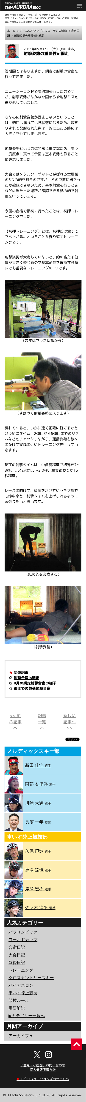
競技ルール (18, 1000)
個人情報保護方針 (42, 1069)
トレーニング (20, 970)
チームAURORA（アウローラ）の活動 (43, 31)
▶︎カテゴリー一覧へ (26, 1015)
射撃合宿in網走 (26, 677)
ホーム (11, 31)
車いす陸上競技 (22, 993)
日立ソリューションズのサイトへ (43, 1079)
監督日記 (16, 962)
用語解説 (16, 1008)
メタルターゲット (34, 174)
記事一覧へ (42, 722)
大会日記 (16, 955)
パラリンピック (22, 932)
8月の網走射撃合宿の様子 (35, 683)
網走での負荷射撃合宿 (32, 688)
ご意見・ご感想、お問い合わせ (42, 1065)
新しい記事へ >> (69, 722)
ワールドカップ (22, 940)
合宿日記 (16, 947)
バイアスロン (20, 985)
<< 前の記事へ (15, 722)
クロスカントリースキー (31, 977)
